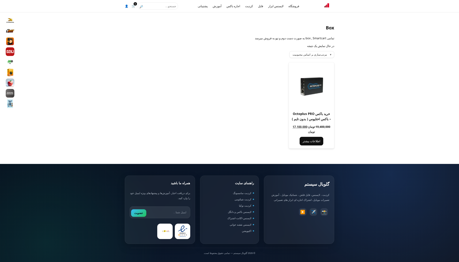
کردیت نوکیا (245, 205)
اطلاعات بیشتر (311, 141)
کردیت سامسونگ (242, 193)
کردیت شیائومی (243, 199)
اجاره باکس (233, 6)
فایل (260, 6)
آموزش (217, 6)
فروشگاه (293, 6)
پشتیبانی (203, 6)
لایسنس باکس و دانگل (239, 212)
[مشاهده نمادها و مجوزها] (165, 231)
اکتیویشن (246, 231)
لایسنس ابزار (275, 6)
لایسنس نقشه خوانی (240, 224)
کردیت (249, 6)
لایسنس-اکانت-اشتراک (239, 218)
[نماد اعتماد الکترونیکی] (182, 231)
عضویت (138, 212)
